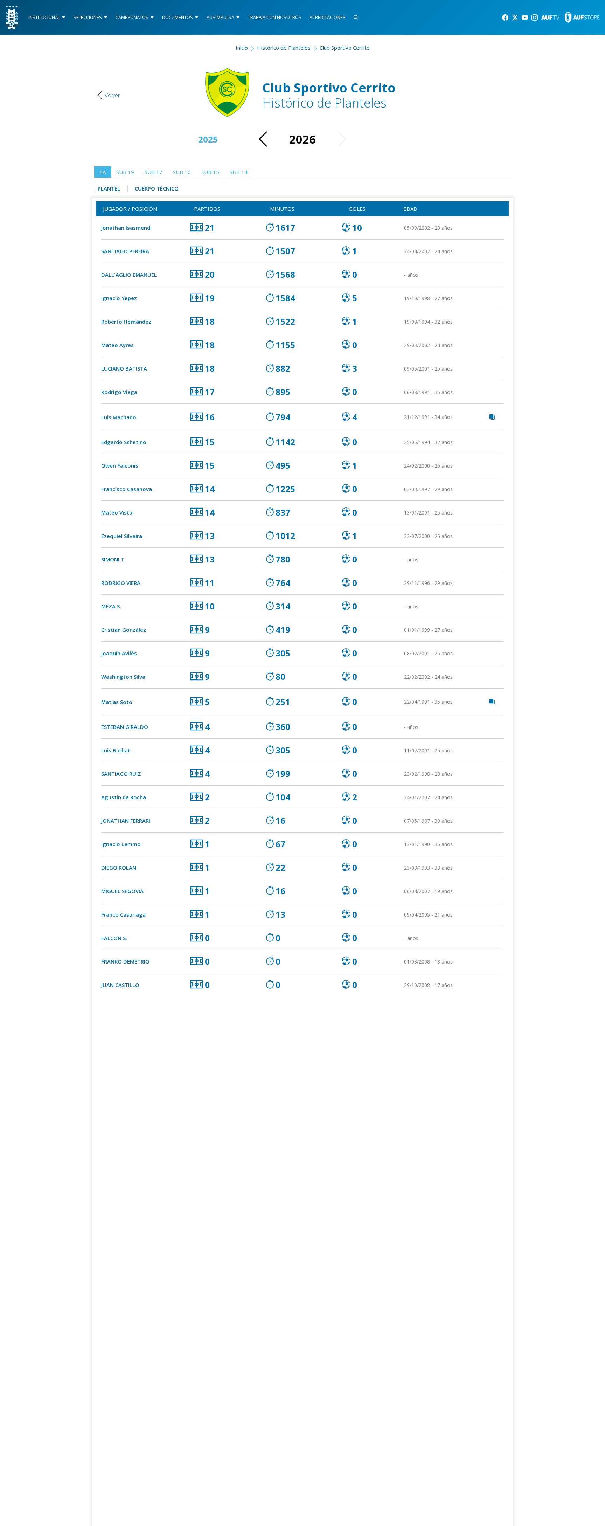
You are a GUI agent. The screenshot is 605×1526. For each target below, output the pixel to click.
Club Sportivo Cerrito (345, 47)
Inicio (242, 47)
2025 (208, 139)
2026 (302, 139)
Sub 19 (125, 171)
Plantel (109, 188)
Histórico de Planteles (284, 47)
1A (102, 171)
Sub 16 (182, 171)
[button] (263, 139)
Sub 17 (153, 171)
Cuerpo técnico (157, 188)
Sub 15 (210, 171)
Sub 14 (239, 171)
